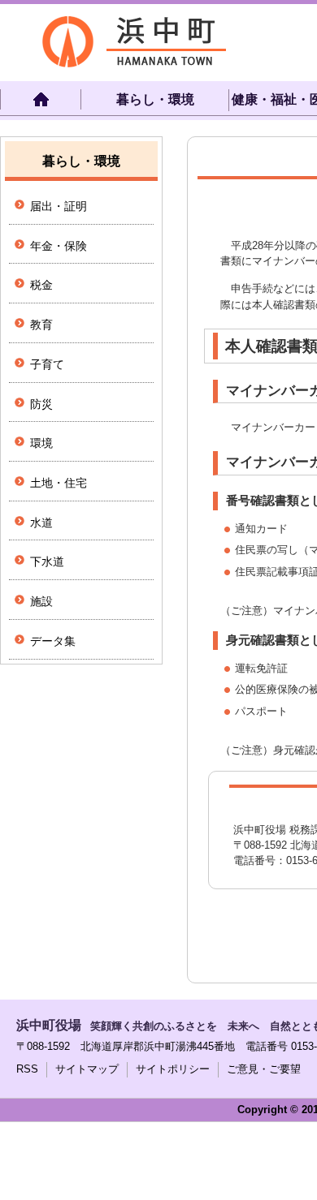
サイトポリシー (173, 1069)
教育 (41, 324)
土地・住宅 (58, 482)
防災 (41, 404)
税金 (41, 284)
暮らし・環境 (155, 99)
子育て (47, 364)
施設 (41, 601)
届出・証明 (58, 206)
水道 (41, 522)
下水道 (47, 561)
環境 (41, 443)
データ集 (53, 640)
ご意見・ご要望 (264, 1069)
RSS (27, 1069)
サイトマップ (87, 1069)
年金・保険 (58, 245)
